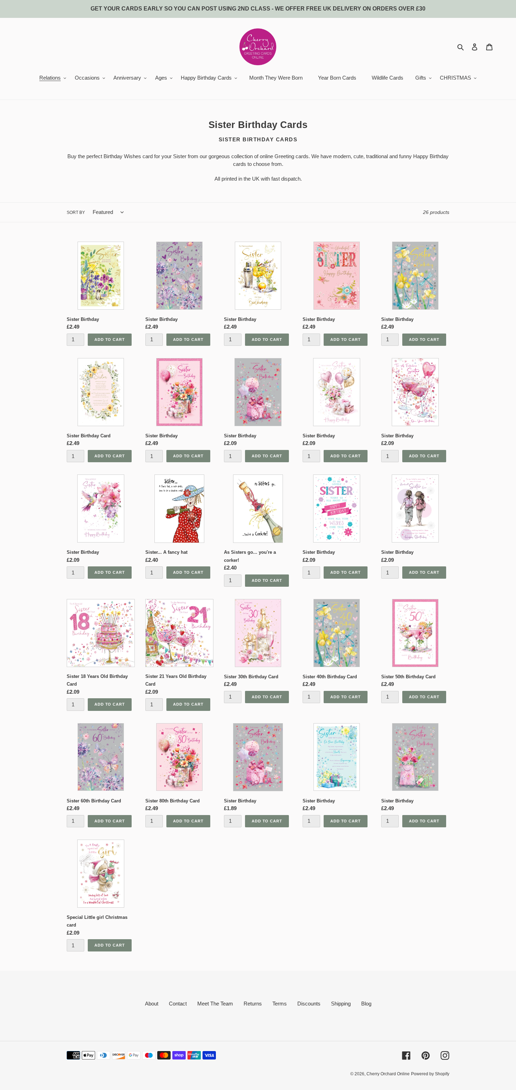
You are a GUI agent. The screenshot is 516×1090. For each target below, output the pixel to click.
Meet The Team (215, 1004)
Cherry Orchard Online (388, 1073)
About (151, 1004)
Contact (178, 1004)
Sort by (76, 212)
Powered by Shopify (430, 1073)
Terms (279, 1004)
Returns (253, 1004)
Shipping (341, 1004)
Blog (366, 1004)
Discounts (308, 1004)
